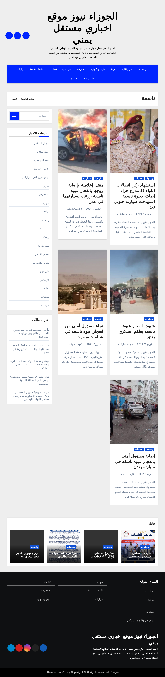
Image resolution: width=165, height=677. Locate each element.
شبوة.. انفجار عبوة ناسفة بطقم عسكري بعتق (137, 331)
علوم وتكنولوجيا (97, 69)
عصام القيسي (41, 254)
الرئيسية (143, 69)
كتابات (74, 79)
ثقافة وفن (44, 194)
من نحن (66, 69)
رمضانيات (44, 228)
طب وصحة (88, 79)
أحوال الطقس (41, 143)
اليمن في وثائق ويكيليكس (35, 177)
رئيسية (149, 178)
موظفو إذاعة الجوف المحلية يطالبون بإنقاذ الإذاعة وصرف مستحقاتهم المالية (29, 365)
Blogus (115, 672)
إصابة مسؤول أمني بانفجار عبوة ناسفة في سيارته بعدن (135, 461)
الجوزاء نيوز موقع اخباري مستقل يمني (82, 28)
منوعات (80, 69)
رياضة (46, 237)
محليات (139, 178)
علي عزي (44, 271)
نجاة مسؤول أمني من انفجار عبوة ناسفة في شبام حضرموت (84, 331)
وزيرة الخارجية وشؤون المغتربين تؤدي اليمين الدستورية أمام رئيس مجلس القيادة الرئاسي (31, 396)
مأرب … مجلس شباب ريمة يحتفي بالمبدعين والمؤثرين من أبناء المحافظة (31, 333)
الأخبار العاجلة (41, 168)
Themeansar (54, 672)
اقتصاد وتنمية (37, 69)
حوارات (21, 69)
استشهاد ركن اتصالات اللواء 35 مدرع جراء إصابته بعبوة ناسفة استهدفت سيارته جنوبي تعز (134, 196)
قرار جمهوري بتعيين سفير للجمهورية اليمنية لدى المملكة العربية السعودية (29, 380)
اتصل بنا (53, 69)
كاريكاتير (44, 279)
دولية (113, 69)
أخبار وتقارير (127, 69)
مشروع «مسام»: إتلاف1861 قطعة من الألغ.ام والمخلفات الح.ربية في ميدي (31, 349)
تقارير (46, 185)
